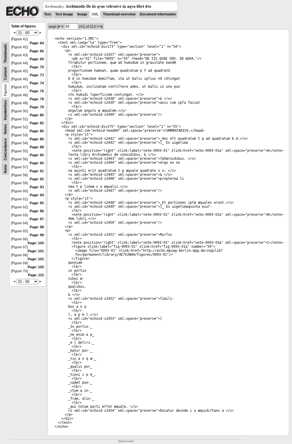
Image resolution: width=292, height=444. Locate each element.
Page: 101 (36, 251)
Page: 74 (37, 83)
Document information (158, 14)
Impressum (126, 441)
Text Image (64, 14)
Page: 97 (37, 219)
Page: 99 (37, 235)
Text (47, 14)
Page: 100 (36, 243)
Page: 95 (37, 203)
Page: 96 (37, 211)
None (5, 169)
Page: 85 (37, 131)
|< (59, 27)
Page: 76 (37, 91)
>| (101, 27)
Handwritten (5, 110)
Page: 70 (37, 67)
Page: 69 (37, 59)
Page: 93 (37, 187)
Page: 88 (37, 147)
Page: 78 (37, 99)
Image (82, 14)
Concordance (5, 149)
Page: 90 (37, 155)
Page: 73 (37, 75)
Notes (5, 129)
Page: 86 (37, 139)
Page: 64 (37, 43)
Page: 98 (37, 227)
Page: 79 (37, 107)
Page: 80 (37, 115)
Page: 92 (37, 179)
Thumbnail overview (119, 14)
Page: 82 (37, 123)
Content (5, 73)
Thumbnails (5, 53)
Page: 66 (37, 51)
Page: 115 (36, 275)
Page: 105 (36, 267)
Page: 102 (36, 259)
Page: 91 (37, 171)
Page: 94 (37, 195)
